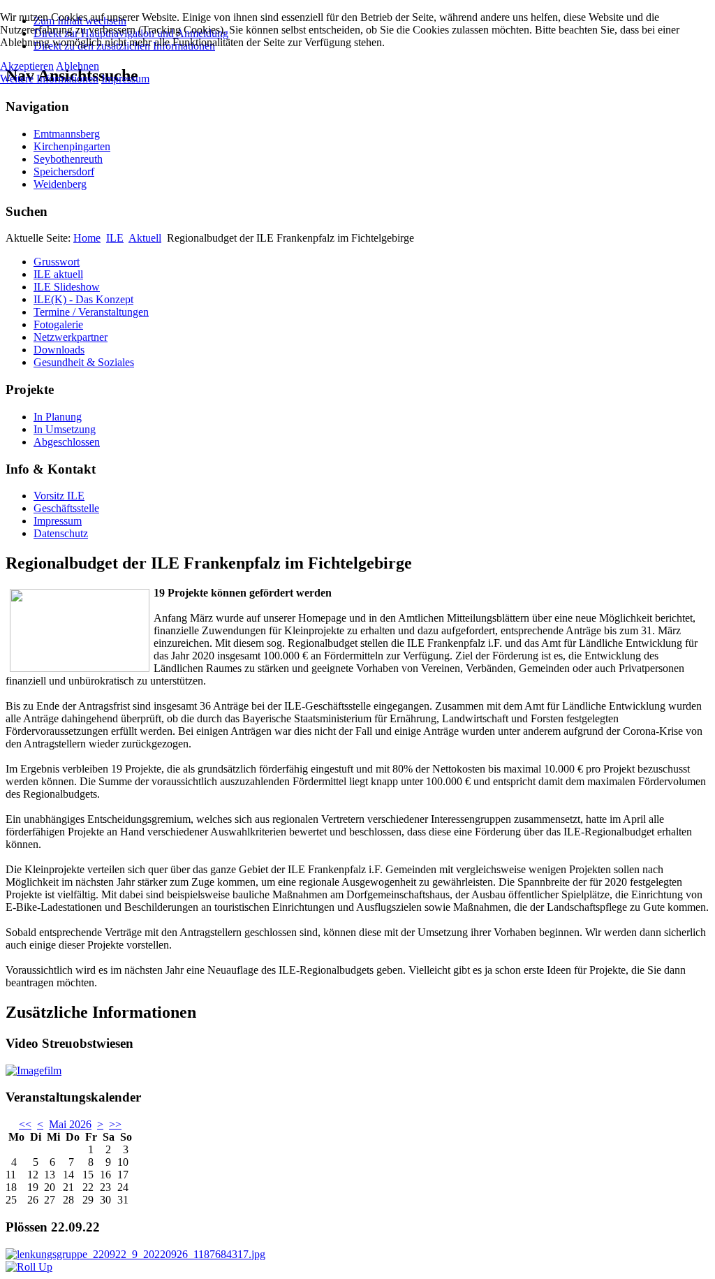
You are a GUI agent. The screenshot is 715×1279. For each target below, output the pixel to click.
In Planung (58, 417)
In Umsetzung (65, 429)
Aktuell (144, 238)
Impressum (58, 521)
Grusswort (57, 262)
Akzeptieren (27, 66)
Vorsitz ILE (59, 496)
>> (115, 1124)
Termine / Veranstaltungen (91, 312)
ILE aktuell (58, 274)
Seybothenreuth (68, 159)
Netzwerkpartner (71, 337)
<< (25, 1124)
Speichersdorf (64, 171)
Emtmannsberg (67, 134)
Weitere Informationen (49, 79)
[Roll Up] (29, 1267)
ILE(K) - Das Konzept (83, 299)
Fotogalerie (58, 324)
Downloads (59, 350)
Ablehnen (77, 66)
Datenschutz (61, 533)
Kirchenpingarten (72, 146)
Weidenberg (60, 184)
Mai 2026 (70, 1124)
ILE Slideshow (67, 287)
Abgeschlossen (67, 442)
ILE (115, 238)
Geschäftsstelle (66, 508)
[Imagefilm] (33, 1070)
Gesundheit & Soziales (84, 362)
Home (87, 238)
